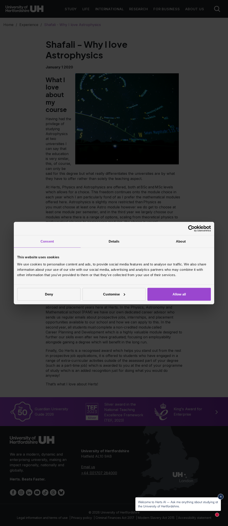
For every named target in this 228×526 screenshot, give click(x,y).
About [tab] (181, 241)
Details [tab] (114, 241)
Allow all (179, 294)
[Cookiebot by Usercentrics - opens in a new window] (191, 228)
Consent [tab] (47, 241)
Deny (49, 294)
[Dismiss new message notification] (221, 497)
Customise (111, 294)
